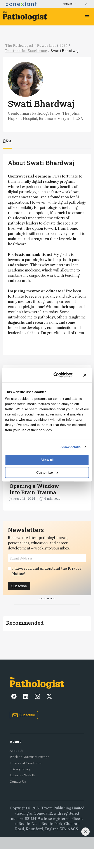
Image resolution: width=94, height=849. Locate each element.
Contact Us (18, 782)
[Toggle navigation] (87, 17)
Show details (70, 447)
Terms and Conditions (26, 763)
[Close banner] (85, 375)
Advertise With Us (23, 775)
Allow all (47, 460)
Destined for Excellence (26, 50)
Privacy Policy (20, 769)
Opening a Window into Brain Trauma (34, 489)
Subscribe (19, 586)
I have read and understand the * (47, 571)
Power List (46, 45)
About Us (16, 751)
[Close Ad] (85, 831)
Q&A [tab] (7, 141)
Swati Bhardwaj (64, 50)
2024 (63, 45)
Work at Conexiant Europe (29, 757)
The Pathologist (19, 45)
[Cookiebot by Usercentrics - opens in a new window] (55, 375)
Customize (44, 472)
